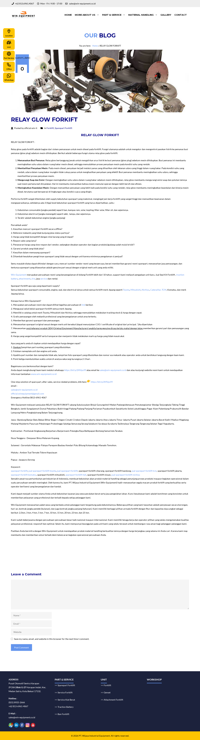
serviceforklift (138, 549)
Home (68, 14)
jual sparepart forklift (67, 470)
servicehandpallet (90, 561)
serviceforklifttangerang (24, 557)
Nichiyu (145, 289)
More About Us (85, 14)
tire (33, 278)
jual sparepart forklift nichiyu (126, 474)
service (43, 278)
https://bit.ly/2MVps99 (75, 370)
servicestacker (108, 561)
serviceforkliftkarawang (160, 553)
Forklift (50, 128)
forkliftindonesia (154, 549)
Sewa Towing (17, 549)
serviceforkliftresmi (92, 557)
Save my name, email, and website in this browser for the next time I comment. (51, 639)
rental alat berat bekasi (35, 549)
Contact (180, 14)
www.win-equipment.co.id (44, 374)
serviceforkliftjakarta (70, 557)
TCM (164, 289)
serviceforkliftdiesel (22, 561)
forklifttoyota (127, 557)
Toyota (126, 289)
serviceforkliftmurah (22, 553)
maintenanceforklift (43, 553)
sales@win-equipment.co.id (113, 370)
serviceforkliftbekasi (65, 553)
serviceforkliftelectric (43, 561)
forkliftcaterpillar (162, 557)
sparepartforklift (111, 557)
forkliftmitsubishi (144, 557)
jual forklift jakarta (119, 549)
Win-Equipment (18, 274)
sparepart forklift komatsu (23, 474)
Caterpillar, (155, 289)
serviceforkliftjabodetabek (89, 553)
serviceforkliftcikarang (136, 553)
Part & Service (111, 14)
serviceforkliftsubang (47, 557)
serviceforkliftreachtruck (68, 561)
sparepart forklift (19, 470)
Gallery (165, 14)
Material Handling (141, 14)
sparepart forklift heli (76, 474)
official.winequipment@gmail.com (27, 393)
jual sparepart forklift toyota (42, 470)
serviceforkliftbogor (114, 553)
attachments (25, 278)
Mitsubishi (135, 289)
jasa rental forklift (101, 549)
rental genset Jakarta (81, 549)
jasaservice (169, 549)
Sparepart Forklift (63, 128)
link (83, 304)
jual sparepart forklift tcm (144, 470)
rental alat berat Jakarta (58, 549)
